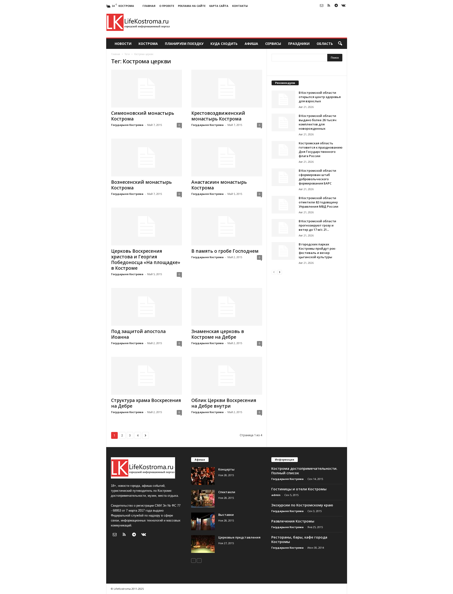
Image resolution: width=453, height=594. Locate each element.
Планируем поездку (184, 43)
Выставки (226, 515)
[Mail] (321, 5)
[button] (340, 43)
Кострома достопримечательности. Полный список (304, 470)
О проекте (166, 6)
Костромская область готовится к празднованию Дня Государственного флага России (320, 149)
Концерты (226, 469)
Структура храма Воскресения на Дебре (146, 403)
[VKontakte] (343, 5)
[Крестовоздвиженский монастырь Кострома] (226, 88)
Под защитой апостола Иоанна (138, 334)
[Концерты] (203, 476)
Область (325, 43)
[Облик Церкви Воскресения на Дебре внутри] (226, 376)
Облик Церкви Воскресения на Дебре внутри (223, 403)
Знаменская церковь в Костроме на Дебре (217, 334)
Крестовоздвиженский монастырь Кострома (218, 116)
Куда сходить (224, 43)
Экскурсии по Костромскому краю (302, 505)
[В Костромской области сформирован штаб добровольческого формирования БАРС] (283, 177)
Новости (123, 43)
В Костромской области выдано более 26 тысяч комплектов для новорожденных (317, 122)
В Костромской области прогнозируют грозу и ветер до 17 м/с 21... (317, 225)
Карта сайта (218, 6)
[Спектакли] (203, 499)
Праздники (299, 43)
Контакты (240, 6)
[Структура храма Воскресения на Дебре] (146, 376)
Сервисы (273, 43)
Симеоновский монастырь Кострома (142, 116)
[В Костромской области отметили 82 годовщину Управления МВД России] (283, 205)
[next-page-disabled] (199, 560)
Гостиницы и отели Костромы (299, 489)
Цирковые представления (239, 537)
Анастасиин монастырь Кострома (219, 185)
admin (276, 495)
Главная (149, 6)
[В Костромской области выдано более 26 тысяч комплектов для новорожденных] (283, 122)
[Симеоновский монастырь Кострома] (146, 88)
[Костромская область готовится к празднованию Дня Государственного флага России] (283, 150)
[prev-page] (274, 271)
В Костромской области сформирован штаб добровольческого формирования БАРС (317, 176)
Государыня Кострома (127, 125)
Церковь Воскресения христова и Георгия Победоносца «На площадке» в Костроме (145, 259)
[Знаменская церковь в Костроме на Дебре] (226, 307)
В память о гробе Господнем (225, 251)
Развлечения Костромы (292, 521)
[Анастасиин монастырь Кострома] (226, 157)
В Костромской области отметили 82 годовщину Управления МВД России (318, 202)
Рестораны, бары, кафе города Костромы (299, 539)
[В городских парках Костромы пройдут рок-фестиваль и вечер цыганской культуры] (283, 251)
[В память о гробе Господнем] (226, 226)
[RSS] (329, 5)
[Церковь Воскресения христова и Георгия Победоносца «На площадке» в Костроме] (146, 226)
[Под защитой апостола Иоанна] (146, 307)
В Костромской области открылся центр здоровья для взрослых (320, 96)
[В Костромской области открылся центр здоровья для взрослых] (283, 99)
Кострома (148, 43)
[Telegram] (336, 5)
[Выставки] (203, 521)
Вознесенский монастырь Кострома (141, 185)
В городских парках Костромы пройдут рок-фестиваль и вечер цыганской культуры (317, 250)
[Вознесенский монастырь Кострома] (146, 157)
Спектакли (226, 492)
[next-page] (279, 271)
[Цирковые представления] (203, 544)
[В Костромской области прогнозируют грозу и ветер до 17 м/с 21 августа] (283, 228)
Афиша (251, 43)
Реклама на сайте (192, 6)
